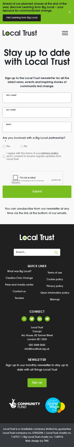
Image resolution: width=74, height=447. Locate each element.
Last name (11, 110)
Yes (7, 146)
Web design (32, 441)
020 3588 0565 (37, 345)
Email (9, 124)
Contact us (19, 291)
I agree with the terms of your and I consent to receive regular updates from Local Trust (34, 156)
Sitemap (55, 299)
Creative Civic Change (19, 278)
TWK (46, 441)
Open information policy (54, 293)
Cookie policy (55, 279)
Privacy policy (55, 286)
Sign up (37, 382)
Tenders (19, 298)
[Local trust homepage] (35, 33)
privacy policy (49, 153)
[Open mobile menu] (65, 34)
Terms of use (55, 273)
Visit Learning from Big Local (21, 18)
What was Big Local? (19, 271)
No (25, 146)
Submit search (56, 252)
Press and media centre (19, 285)
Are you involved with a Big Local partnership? (34, 140)
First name (11, 95)
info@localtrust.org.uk (37, 349)
